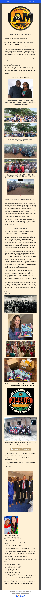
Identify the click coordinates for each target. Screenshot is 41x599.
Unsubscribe (13, 593)
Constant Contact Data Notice (25, 593)
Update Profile (18, 593)
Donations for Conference (20, 449)
